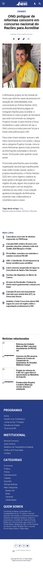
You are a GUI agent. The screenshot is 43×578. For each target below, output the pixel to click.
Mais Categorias (11, 487)
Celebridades (10, 500)
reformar (33, 211)
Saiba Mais (24, 529)
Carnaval (9, 497)
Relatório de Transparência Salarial (18, 447)
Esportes (7, 481)
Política (7, 469)
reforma (25, 211)
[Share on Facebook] (14, 39)
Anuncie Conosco (11, 441)
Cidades (7, 478)
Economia (8, 466)
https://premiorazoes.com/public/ (17, 141)
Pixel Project (27, 560)
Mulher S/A (10, 490)
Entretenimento (10, 475)
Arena (6, 416)
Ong (21, 209)
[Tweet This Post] (19, 39)
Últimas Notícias (10, 484)
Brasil (7, 494)
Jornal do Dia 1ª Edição (14, 422)
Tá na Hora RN (10, 428)
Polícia (7, 472)
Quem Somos (9, 444)
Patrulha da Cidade (12, 425)
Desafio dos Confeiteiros (14, 419)
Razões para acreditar (11, 211)
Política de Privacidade (13, 450)
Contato (7, 453)
